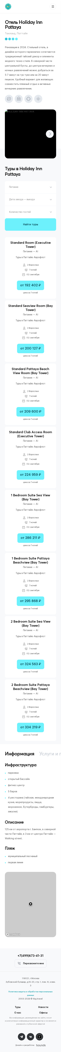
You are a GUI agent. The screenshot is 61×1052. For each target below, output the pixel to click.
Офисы (43, 1013)
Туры (17, 1007)
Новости (43, 1007)
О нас (17, 1013)
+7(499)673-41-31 (30, 955)
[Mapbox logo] (13, 934)
